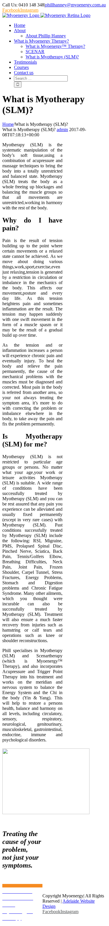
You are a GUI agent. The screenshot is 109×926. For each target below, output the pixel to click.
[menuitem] (60, 25)
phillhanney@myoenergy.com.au (75, 4)
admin (62, 129)
